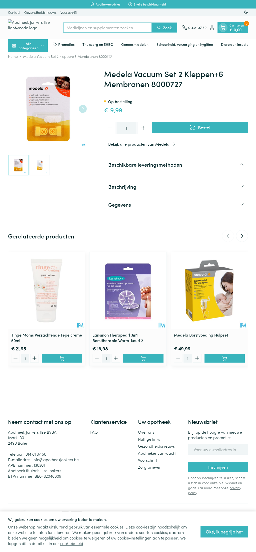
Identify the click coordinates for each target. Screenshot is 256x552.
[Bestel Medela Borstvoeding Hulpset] (224, 358)
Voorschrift (68, 12)
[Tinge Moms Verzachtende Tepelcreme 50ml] (46, 290)
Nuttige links (149, 439)
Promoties (66, 44)
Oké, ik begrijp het (224, 531)
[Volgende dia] (242, 236)
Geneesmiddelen (134, 44)
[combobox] (107, 28)
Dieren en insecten (235, 44)
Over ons (146, 432)
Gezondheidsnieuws (40, 12)
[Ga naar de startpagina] (33, 27)
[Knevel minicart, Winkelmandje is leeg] (223, 27)
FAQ (94, 432)
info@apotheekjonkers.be (55, 459)
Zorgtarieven (150, 467)
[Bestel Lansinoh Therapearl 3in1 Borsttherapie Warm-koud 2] (143, 358)
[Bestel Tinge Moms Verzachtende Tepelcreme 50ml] (62, 358)
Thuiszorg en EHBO (97, 44)
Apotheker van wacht (157, 453)
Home (13, 56)
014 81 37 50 (36, 454)
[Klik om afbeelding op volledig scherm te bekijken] (48, 109)
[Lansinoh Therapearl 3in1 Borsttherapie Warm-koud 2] (128, 290)
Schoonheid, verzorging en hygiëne (184, 44)
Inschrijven (218, 467)
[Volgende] (83, 109)
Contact (14, 12)
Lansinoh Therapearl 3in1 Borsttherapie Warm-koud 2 (117, 337)
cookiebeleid (71, 543)
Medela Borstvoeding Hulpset (201, 335)
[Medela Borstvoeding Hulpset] (209, 290)
